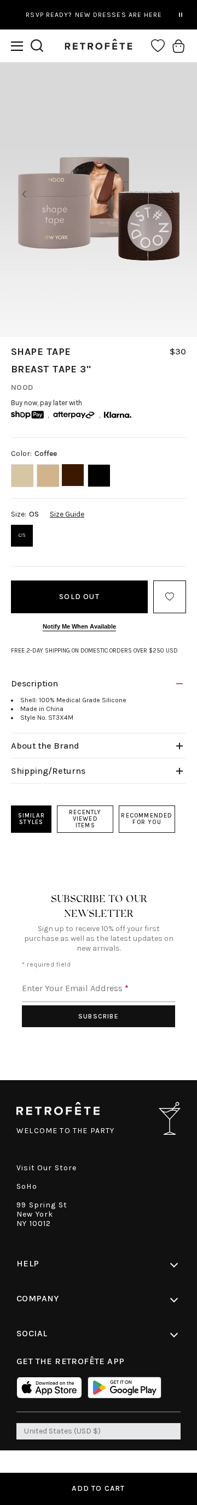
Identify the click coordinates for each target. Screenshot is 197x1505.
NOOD (22, 387)
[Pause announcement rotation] (180, 14)
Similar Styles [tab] (31, 819)
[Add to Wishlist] (169, 596)
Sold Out (79, 596)
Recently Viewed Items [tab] (85, 819)
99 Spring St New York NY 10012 (41, 1214)
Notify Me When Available (79, 626)
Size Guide (67, 514)
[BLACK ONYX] (99, 475)
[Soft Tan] (48, 475)
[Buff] (22, 475)
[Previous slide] (24, 194)
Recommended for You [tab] (146, 819)
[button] (17, 46)
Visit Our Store (46, 1167)
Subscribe (98, 1016)
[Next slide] (172, 194)
